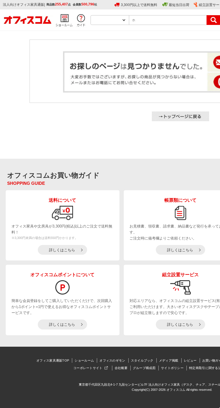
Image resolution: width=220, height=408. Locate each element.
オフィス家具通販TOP (52, 360)
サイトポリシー (172, 368)
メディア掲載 (168, 360)
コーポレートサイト (88, 368)
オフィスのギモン (112, 360)
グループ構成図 (144, 368)
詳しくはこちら (62, 250)
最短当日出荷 (179, 5)
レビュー (190, 360)
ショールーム (84, 360)
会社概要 (121, 368)
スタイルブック (142, 360)
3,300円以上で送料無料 (139, 5)
